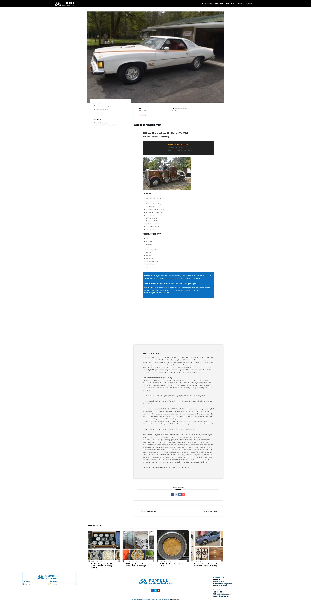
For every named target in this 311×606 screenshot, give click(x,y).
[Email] (183, 494)
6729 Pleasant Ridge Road (222, 584)
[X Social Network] (176, 494)
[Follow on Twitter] (155, 590)
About (240, 4)
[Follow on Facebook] (152, 590)
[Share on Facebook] (172, 494)
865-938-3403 (104, 109)
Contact (249, 4)
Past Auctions (219, 4)
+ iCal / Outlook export (210, 511)
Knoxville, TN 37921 (220, 586)
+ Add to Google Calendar (148, 511)
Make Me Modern (174, 599)
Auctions (208, 4)
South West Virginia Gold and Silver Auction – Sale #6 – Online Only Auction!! (103, 566)
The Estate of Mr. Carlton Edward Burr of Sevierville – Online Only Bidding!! (206, 565)
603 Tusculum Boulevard (222, 594)
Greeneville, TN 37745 (221, 596)
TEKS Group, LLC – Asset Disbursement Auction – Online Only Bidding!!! (138, 565)
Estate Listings (231, 4)
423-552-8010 (218, 592)
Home (201, 4)
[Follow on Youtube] (158, 590)
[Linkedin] (180, 494)
